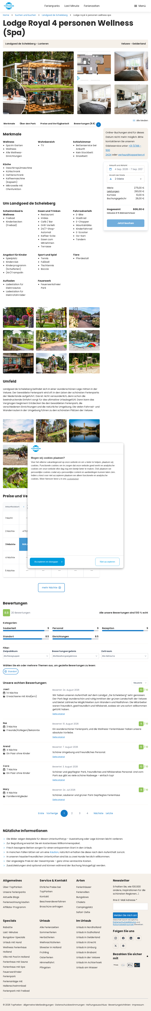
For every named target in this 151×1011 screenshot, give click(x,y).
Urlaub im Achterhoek (89, 962)
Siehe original (58, 714)
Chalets (80, 902)
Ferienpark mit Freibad (16, 991)
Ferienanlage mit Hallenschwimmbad (14, 983)
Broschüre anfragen (51, 906)
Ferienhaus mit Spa (14, 967)
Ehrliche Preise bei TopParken (50, 889)
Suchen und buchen (25, 15)
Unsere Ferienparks (14, 892)
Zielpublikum (10, 651)
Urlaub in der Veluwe (88, 957)
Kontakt (44, 896)
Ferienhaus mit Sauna (15, 962)
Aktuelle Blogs (11, 897)
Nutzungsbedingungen (123, 924)
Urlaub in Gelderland (88, 937)
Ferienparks (52, 6)
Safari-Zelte (83, 912)
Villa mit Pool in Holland (16, 957)
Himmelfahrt (47, 962)
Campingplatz (84, 907)
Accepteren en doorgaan (46, 561)
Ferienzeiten (92, 6)
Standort (12, 671)
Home (6, 15)
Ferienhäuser (83, 887)
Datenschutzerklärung (124, 922)
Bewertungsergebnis (64, 651)
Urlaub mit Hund (12, 942)
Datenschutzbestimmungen (70, 1004)
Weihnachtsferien (50, 942)
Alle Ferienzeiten (49, 927)
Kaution (54, 852)
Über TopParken (12, 887)
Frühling (44, 952)
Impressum (138, 1004)
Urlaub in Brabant (86, 952)
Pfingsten (45, 967)
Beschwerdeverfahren (53, 901)
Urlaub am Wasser (87, 967)
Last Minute (71, 6)
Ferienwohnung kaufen (16, 902)
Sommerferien (48, 932)
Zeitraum (106, 651)
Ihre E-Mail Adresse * (125, 900)
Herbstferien (47, 937)
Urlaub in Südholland (88, 932)
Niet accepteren (107, 561)
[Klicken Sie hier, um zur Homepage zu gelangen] (9, 5)
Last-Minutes (10, 932)
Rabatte (8, 927)
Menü (142, 6)
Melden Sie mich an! (125, 915)
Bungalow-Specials (14, 937)
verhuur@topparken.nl (131, 154)
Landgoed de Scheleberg (55, 15)
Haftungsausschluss (96, 1004)
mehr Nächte (49, 587)
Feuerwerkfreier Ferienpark (12, 974)
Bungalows (82, 897)
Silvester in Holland (50, 947)
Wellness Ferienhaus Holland (15, 949)
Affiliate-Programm (14, 907)
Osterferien (46, 957)
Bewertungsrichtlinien (120, 1004)
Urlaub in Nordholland (88, 927)
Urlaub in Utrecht (86, 942)
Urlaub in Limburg (86, 947)
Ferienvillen (82, 892)
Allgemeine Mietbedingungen (38, 1004)
